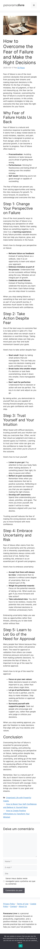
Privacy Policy (9, 904)
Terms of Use (22, 904)
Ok (21, 946)
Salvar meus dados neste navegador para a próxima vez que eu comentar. (20, 881)
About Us (23, 906)
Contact (13, 906)
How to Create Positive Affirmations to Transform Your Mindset (16, 814)
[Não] (37, 941)
